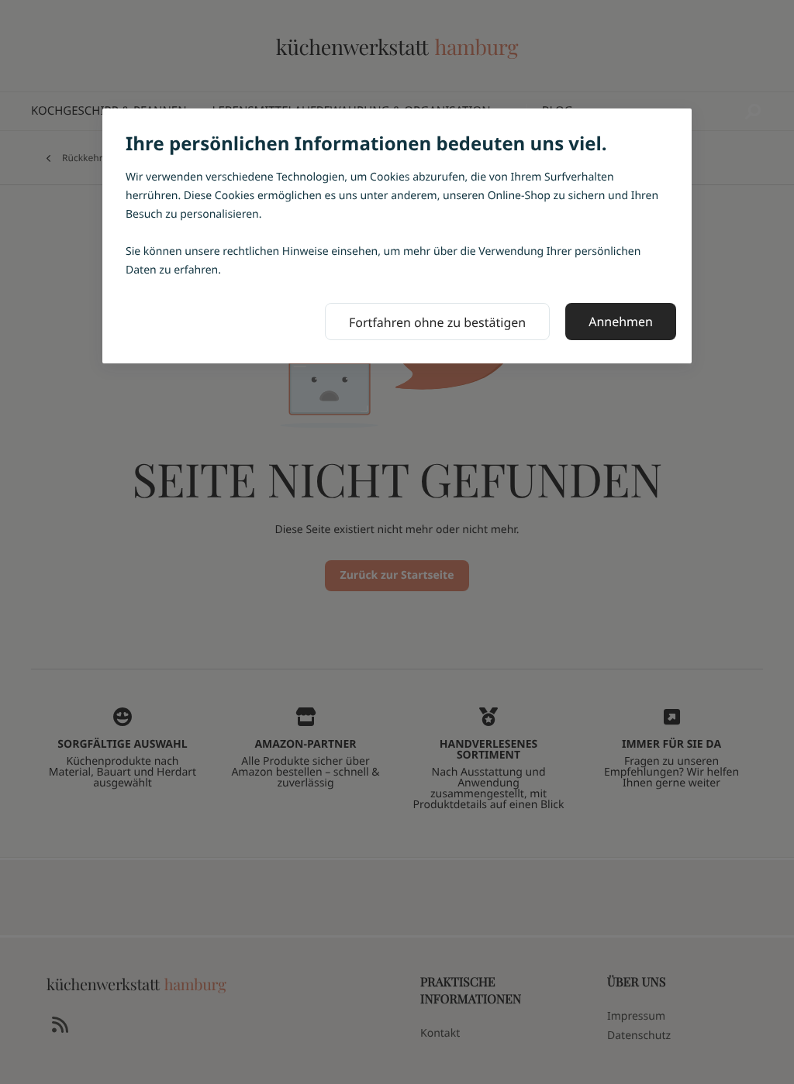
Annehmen (621, 321)
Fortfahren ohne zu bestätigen (437, 322)
